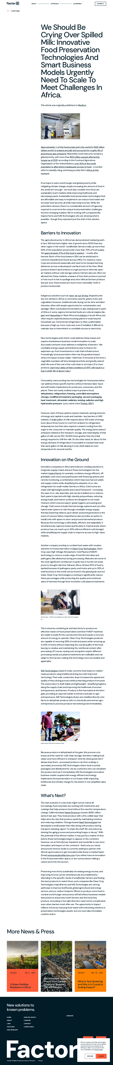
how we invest (30, 1017)
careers (27, 1020)
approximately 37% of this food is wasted (64, 253)
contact (27, 1024)
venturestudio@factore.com (61, 855)
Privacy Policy (98, 1050)
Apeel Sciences (72, 812)
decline (90, 1056)
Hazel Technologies (88, 822)
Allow (101, 1056)
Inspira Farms (54, 473)
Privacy (40, 1061)
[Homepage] (13, 4)
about (9, 1020)
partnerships (12, 1030)
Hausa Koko (55, 315)
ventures (11, 1027)
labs (9, 1024)
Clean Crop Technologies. (84, 548)
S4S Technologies (49, 670)
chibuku (83, 315)
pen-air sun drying (79, 295)
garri (43, 315)
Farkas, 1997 (87, 403)
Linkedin (69, 1016)
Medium (82, 105)
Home (9, 1017)
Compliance (29, 1027)
